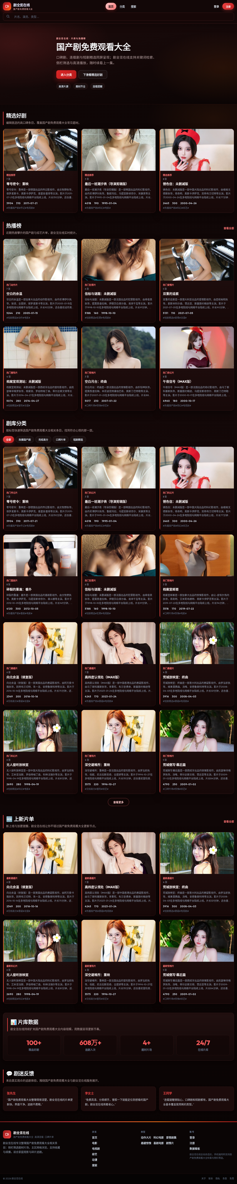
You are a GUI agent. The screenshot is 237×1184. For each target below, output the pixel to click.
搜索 (133, 6)
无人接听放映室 (17, 765)
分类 (122, 6)
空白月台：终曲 (96, 381)
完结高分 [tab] (43, 439)
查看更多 (118, 802)
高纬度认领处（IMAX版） (103, 677)
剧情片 (170, 1143)
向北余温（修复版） (20, 677)
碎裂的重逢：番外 (19, 589)
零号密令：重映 (17, 184)
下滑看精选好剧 (93, 75)
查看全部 (229, 228)
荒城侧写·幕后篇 (174, 765)
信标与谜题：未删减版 (100, 294)
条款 (225, 1178)
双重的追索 (171, 294)
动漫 (94, 1159)
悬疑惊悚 (146, 1143)
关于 (203, 1178)
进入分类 (66, 75)
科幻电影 (158, 1137)
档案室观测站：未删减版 (23, 381)
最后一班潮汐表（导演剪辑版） (107, 184)
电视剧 (96, 1148)
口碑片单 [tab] (61, 439)
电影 (94, 1143)
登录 (216, 6)
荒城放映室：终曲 (175, 677)
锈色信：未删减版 (175, 184)
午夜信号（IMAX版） (178, 381)
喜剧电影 (158, 1143)
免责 (232, 1178)
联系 (210, 1178)
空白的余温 (14, 294)
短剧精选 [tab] (78, 439)
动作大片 (146, 1137)
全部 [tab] (8, 439)
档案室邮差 (171, 589)
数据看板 (195, 1148)
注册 (228, 6)
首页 (111, 6)
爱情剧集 (171, 1137)
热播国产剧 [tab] (25, 439)
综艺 (94, 1154)
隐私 (218, 1178)
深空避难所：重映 (97, 765)
